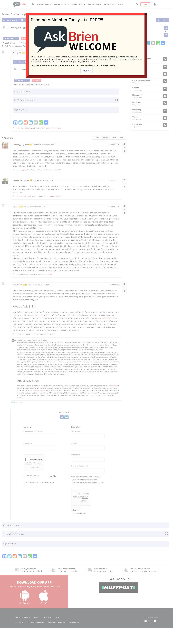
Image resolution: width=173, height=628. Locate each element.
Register (86, 70)
